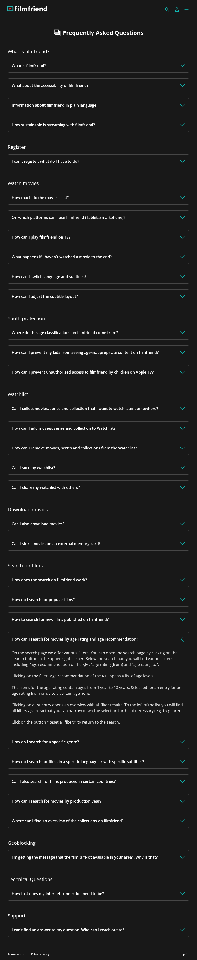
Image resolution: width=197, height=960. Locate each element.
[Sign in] (177, 9)
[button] (186, 9)
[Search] (167, 9)
